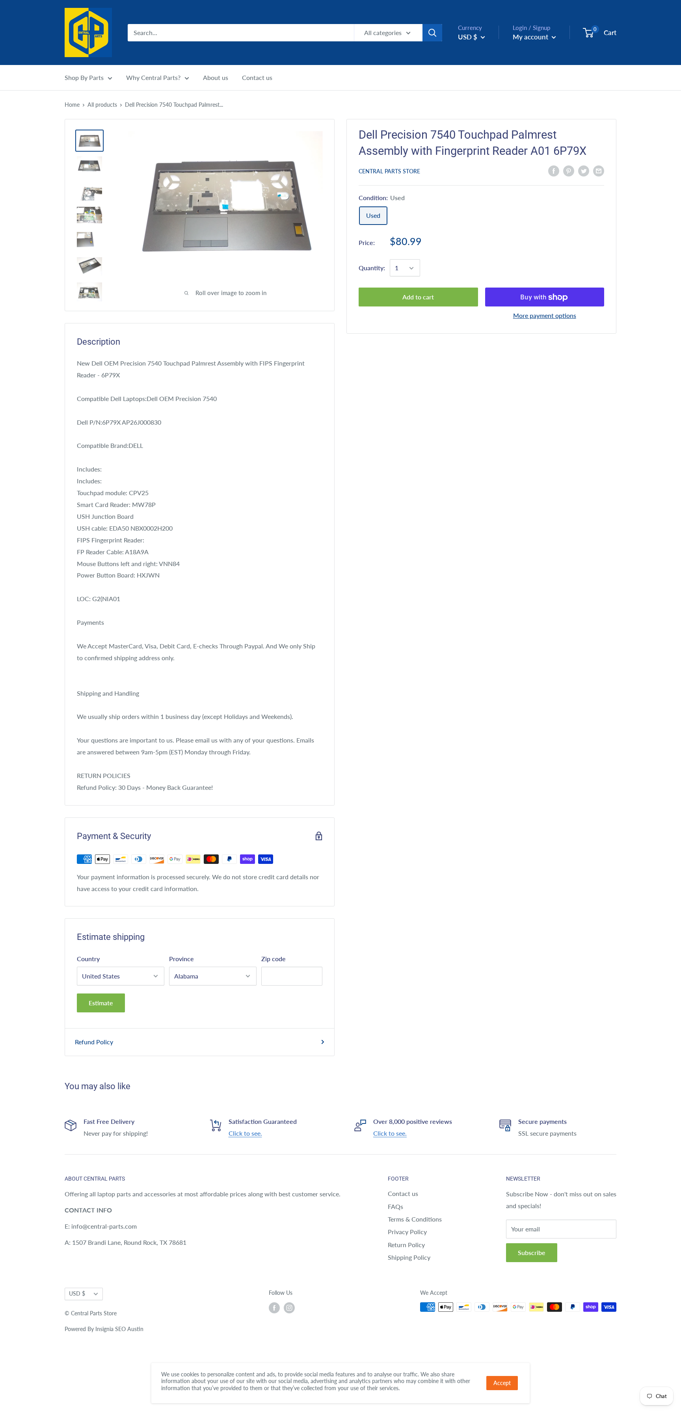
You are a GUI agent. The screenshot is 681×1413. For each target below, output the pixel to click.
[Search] (432, 32)
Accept (502, 1383)
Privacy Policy (407, 1231)
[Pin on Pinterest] (568, 170)
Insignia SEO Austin (119, 1329)
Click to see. (245, 1133)
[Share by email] (598, 170)
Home (72, 104)
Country (88, 958)
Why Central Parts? (153, 77)
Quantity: (372, 268)
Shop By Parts (84, 77)
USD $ (77, 1293)
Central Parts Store (389, 171)
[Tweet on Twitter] (583, 170)
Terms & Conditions (415, 1219)
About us (215, 77)
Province (181, 958)
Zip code (273, 958)
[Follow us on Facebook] (274, 1307)
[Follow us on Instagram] (289, 1307)
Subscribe (531, 1252)
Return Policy (406, 1244)
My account (531, 37)
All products (102, 104)
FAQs (395, 1206)
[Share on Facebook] (553, 170)
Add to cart (418, 297)
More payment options (544, 315)
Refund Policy (94, 1041)
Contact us (257, 77)
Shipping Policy (409, 1257)
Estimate (101, 1002)
